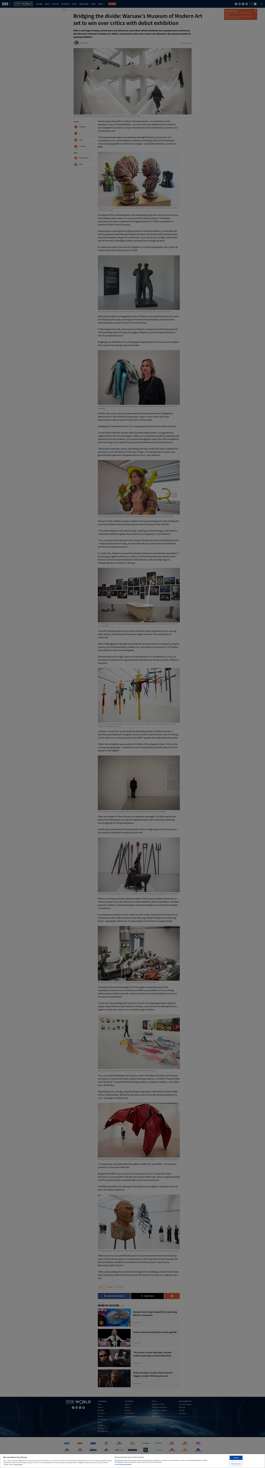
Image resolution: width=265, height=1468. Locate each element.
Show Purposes (236, 1464)
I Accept (236, 1458)
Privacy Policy (18, 1464)
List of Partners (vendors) (123, 1464)
